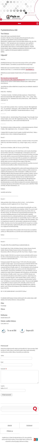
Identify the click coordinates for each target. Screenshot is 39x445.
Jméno (2, 355)
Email (2, 362)
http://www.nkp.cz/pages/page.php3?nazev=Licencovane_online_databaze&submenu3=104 (13, 78)
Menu (19, 23)
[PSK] (19, 11)
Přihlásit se (10, 431)
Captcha (2, 386)
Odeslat (10, 425)
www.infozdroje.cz (30, 69)
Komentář (3, 369)
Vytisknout (29, 425)
